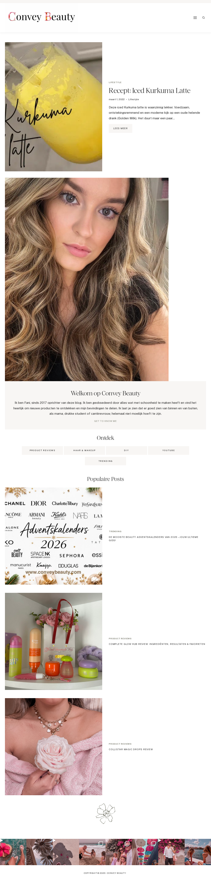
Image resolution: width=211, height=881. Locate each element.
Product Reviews (42, 450)
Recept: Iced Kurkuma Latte (149, 90)
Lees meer (122, 130)
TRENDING (105, 461)
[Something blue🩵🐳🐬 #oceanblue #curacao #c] (145, 852)
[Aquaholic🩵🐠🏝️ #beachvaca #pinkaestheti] (66, 852)
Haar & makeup (84, 450)
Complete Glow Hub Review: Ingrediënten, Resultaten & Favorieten (157, 644)
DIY (126, 450)
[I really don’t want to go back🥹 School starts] (13, 852)
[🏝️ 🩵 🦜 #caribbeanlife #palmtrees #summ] (39, 852)
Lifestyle (115, 82)
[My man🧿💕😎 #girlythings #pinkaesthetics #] (171, 852)
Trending (115, 531)
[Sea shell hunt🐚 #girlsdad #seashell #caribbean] (92, 852)
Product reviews (120, 638)
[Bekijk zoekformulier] (203, 17)
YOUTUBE (168, 450)
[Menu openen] (195, 17)
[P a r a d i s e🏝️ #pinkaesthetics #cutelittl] (198, 852)
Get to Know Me (105, 421)
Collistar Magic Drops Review (131, 749)
